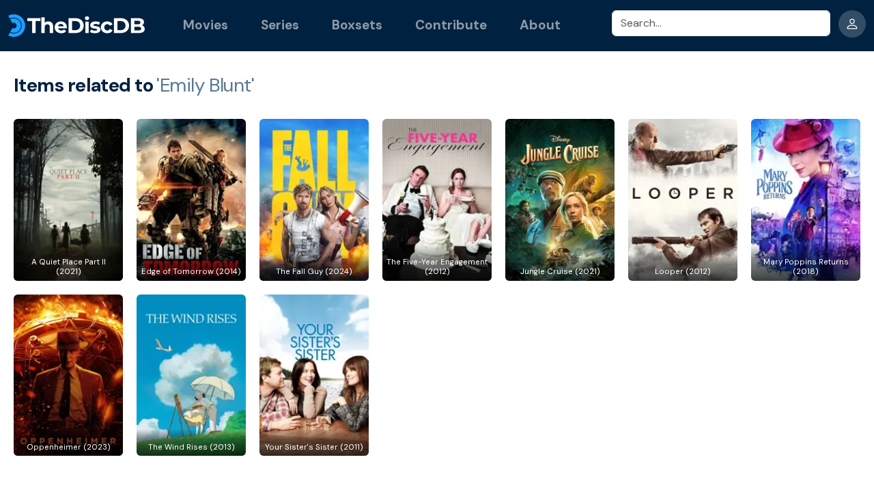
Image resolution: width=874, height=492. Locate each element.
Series (280, 24)
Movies (205, 24)
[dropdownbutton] (852, 24)
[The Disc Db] (76, 25)
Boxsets (357, 24)
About (540, 24)
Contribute (451, 24)
